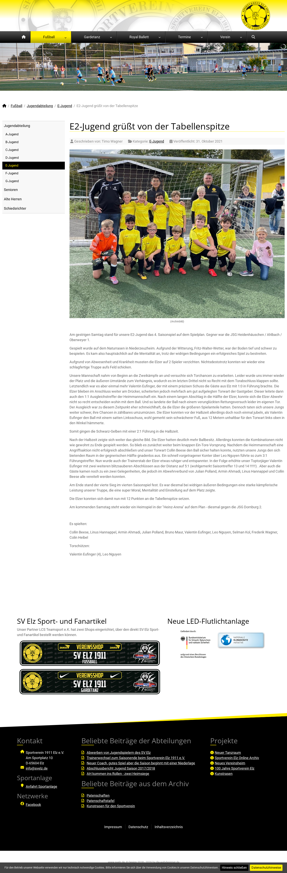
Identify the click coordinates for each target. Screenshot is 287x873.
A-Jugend (12, 134)
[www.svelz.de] (255, 15)
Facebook (33, 805)
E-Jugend (11, 165)
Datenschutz (138, 827)
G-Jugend (12, 181)
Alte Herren (13, 199)
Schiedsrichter (15, 208)
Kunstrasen (224, 774)
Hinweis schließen (234, 867)
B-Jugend (12, 142)
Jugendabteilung (17, 126)
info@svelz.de (37, 768)
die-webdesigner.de (167, 862)
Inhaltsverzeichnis (169, 827)
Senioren (11, 190)
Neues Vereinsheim (230, 763)
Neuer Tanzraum (228, 753)
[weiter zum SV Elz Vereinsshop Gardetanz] (90, 681)
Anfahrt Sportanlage (41, 786)
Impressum (113, 827)
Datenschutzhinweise (266, 867)
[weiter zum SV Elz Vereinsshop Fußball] (90, 653)
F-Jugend (11, 173)
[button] (275, 67)
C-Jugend (12, 150)
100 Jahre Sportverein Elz (234, 768)
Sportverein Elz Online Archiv (237, 758)
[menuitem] (23, 37)
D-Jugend (12, 158)
